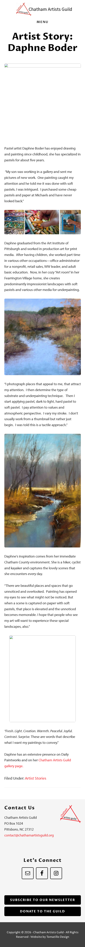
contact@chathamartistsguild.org (29, 835)
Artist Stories (35, 778)
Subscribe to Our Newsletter (42, 900)
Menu (42, 22)
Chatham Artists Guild (24, 9)
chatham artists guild (50, 9)
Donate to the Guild (42, 911)
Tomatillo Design (57, 937)
